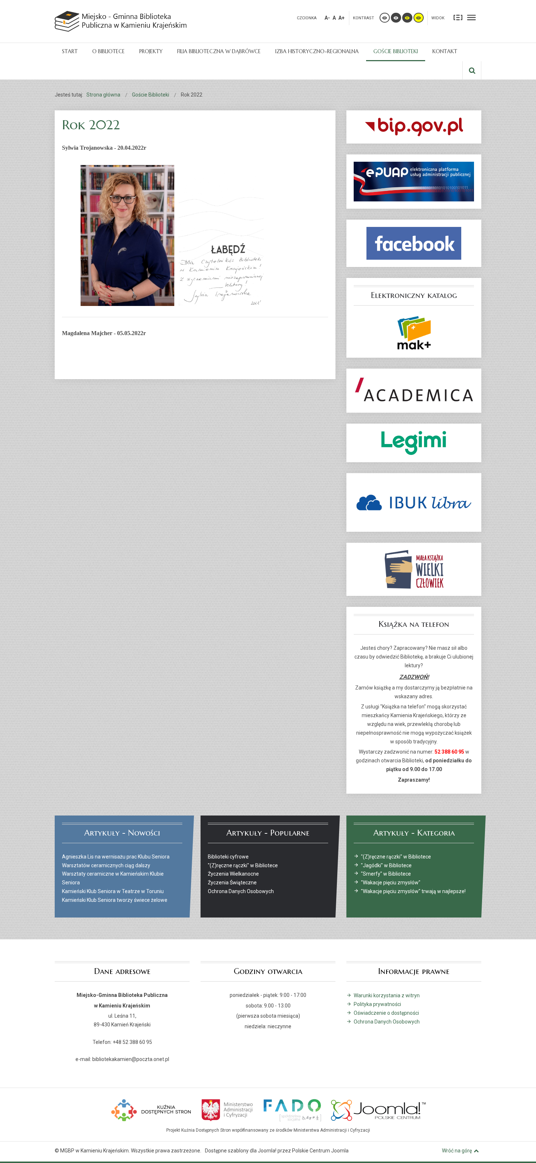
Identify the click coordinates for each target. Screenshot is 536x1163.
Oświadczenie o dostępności (386, 1013)
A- (327, 18)
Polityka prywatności (377, 1004)
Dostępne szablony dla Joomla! (240, 1151)
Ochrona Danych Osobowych (387, 1022)
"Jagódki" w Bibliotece (386, 865)
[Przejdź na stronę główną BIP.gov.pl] (414, 127)
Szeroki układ (471, 17)
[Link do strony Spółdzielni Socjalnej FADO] (292, 1109)
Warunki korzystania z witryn (387, 995)
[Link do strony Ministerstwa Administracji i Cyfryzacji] (227, 1109)
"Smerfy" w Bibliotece (386, 874)
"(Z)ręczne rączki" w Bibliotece (396, 857)
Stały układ (458, 17)
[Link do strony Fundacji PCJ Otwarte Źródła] (379, 1109)
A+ (341, 18)
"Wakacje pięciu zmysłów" (390, 882)
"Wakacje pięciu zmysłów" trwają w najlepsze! (413, 891)
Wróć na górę (457, 1151)
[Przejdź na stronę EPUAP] (414, 181)
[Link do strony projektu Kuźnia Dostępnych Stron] (151, 1109)
